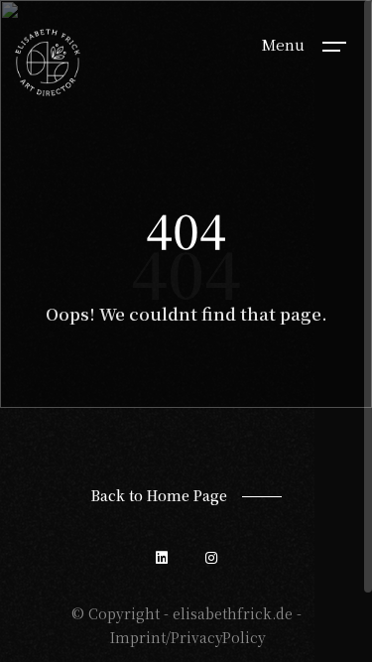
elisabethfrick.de (233, 613)
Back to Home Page (159, 495)
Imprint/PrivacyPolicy (188, 637)
